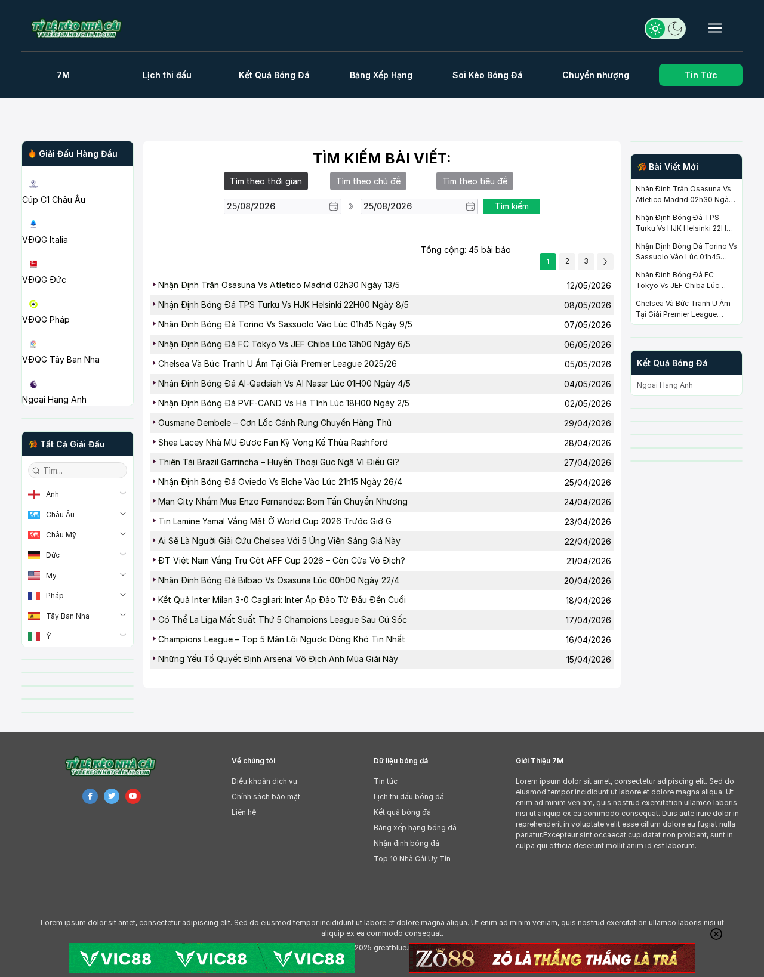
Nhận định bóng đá (406, 843)
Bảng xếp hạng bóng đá (415, 827)
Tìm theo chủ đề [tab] (368, 181)
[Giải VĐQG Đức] (77, 250)
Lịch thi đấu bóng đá (409, 796)
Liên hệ (244, 812)
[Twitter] (111, 796)
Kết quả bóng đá (402, 812)
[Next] (605, 261)
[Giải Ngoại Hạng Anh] (77, 370)
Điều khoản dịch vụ (264, 781)
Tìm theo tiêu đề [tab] (474, 181)
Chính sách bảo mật (266, 796)
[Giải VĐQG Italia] (77, 210)
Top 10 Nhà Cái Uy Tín (412, 858)
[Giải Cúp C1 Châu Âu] (77, 170)
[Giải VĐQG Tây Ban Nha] (77, 330)
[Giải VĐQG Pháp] (77, 290)
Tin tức (386, 781)
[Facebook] (90, 796)
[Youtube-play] (133, 796)
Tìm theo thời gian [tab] (266, 181)
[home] (82, 28)
